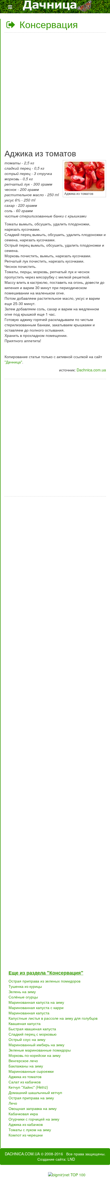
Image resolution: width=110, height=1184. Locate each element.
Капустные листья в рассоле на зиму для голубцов (53, 1018)
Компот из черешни (26, 1135)
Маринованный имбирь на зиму (36, 1044)
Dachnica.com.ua (91, 369)
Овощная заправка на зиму (33, 1108)
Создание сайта (51, 1159)
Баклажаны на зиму (26, 1066)
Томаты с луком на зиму (30, 1129)
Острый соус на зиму (27, 1039)
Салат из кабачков (25, 1081)
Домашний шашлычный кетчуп (35, 1092)
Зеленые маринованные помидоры (40, 1050)
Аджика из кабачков (26, 1124)
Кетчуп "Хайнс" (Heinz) (28, 1087)
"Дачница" (13, 361)
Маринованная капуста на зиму (36, 1002)
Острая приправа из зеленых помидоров (44, 981)
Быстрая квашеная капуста (32, 1028)
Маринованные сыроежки (31, 1071)
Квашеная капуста (25, 1023)
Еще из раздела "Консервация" (46, 972)
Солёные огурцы (23, 996)
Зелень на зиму (22, 991)
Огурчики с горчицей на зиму (34, 1119)
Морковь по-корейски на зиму (35, 1055)
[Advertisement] (55, 88)
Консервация (47, 24)
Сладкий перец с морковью (33, 1034)
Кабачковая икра (23, 1113)
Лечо (13, 1103)
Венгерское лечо (23, 1060)
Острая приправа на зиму (31, 1097)
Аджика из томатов (25, 1076)
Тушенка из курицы (25, 986)
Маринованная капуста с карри (36, 1007)
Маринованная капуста (29, 1012)
